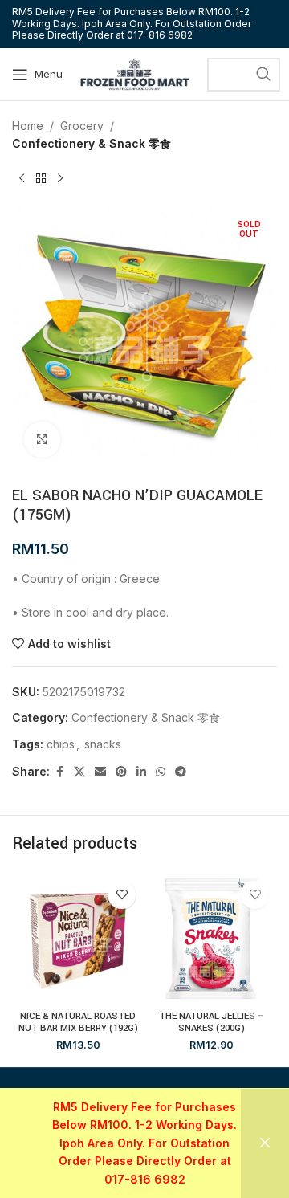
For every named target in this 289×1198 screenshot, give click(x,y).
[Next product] (60, 179)
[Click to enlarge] (42, 440)
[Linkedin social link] (141, 772)
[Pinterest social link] (121, 772)
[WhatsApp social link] (160, 772)
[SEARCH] (263, 75)
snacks (102, 744)
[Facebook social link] (59, 772)
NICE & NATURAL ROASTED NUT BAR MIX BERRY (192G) (78, 1022)
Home (27, 125)
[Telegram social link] (180, 772)
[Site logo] (135, 72)
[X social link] (79, 772)
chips (61, 744)
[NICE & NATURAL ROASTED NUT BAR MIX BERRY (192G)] (78, 938)
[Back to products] (41, 179)
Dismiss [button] (265, 1143)
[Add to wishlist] (122, 895)
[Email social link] (100, 772)
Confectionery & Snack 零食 (91, 143)
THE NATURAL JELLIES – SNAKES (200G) (211, 1022)
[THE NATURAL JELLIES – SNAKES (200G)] (211, 938)
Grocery (82, 125)
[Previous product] (21, 179)
